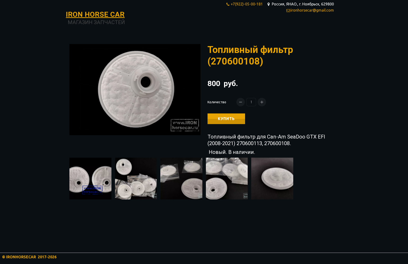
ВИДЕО (313, 25)
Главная (248, 25)
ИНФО (292, 25)
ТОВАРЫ (270, 25)
